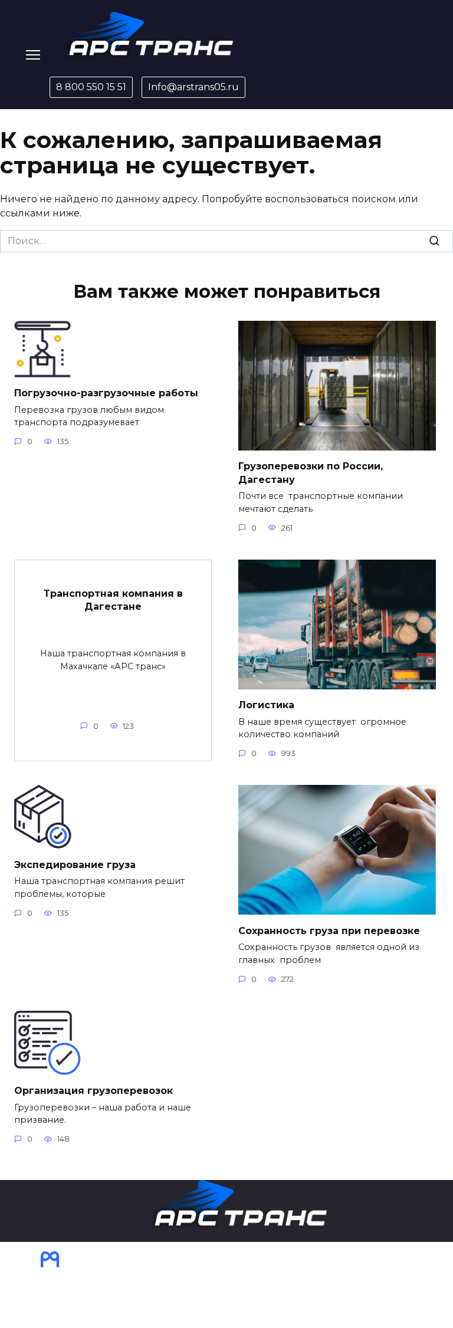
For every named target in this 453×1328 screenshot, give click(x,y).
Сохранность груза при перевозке (329, 930)
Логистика (266, 705)
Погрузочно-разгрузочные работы (106, 393)
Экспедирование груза (75, 864)
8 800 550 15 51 (91, 87)
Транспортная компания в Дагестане (113, 600)
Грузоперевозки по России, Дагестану (310, 473)
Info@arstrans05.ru (193, 87)
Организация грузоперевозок (93, 1090)
